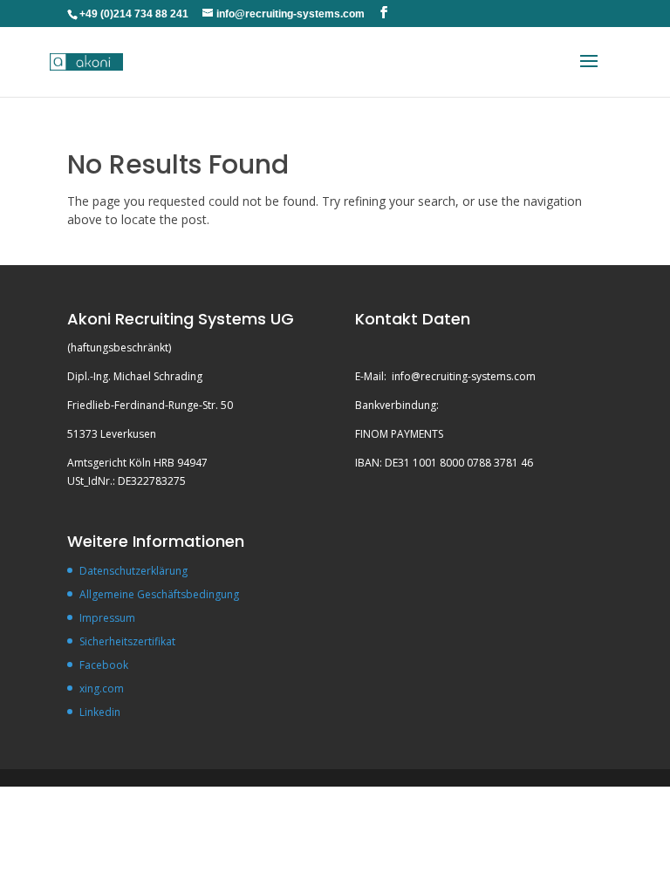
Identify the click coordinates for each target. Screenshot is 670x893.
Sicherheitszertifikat (127, 641)
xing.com (101, 688)
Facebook (103, 665)
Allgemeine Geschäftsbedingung (159, 594)
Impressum (107, 617)
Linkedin (99, 712)
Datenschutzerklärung (133, 570)
